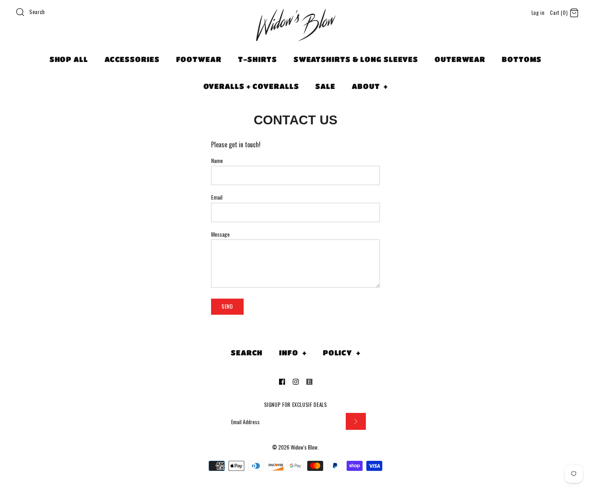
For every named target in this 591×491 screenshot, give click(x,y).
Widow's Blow (304, 447)
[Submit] (356, 421)
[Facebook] (282, 382)
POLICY (342, 353)
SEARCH (247, 353)
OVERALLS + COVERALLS (251, 86)
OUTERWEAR (460, 59)
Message (220, 234)
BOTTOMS (522, 59)
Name (217, 161)
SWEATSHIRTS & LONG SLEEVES (355, 59)
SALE (325, 86)
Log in (538, 13)
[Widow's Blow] (295, 35)
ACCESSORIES (132, 59)
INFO (292, 353)
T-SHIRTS (257, 59)
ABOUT (370, 86)
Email (216, 197)
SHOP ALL (68, 59)
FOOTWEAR (199, 59)
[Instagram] (296, 382)
